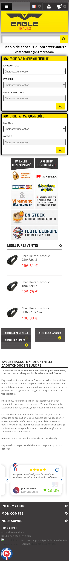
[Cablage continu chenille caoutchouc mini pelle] (12, 260)
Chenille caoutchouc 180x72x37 (36, 284)
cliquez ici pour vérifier (43, 543)
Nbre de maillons (13, 92)
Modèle (7, 136)
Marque (8, 123)
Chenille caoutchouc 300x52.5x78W (36, 310)
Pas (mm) (8, 79)
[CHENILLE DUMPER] (16, 347)
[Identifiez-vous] (49, 6)
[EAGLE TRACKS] (25, 21)
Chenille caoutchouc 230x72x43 (36, 258)
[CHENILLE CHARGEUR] (50, 340)
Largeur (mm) (11, 65)
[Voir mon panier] (61, 6)
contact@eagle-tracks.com (34, 52)
